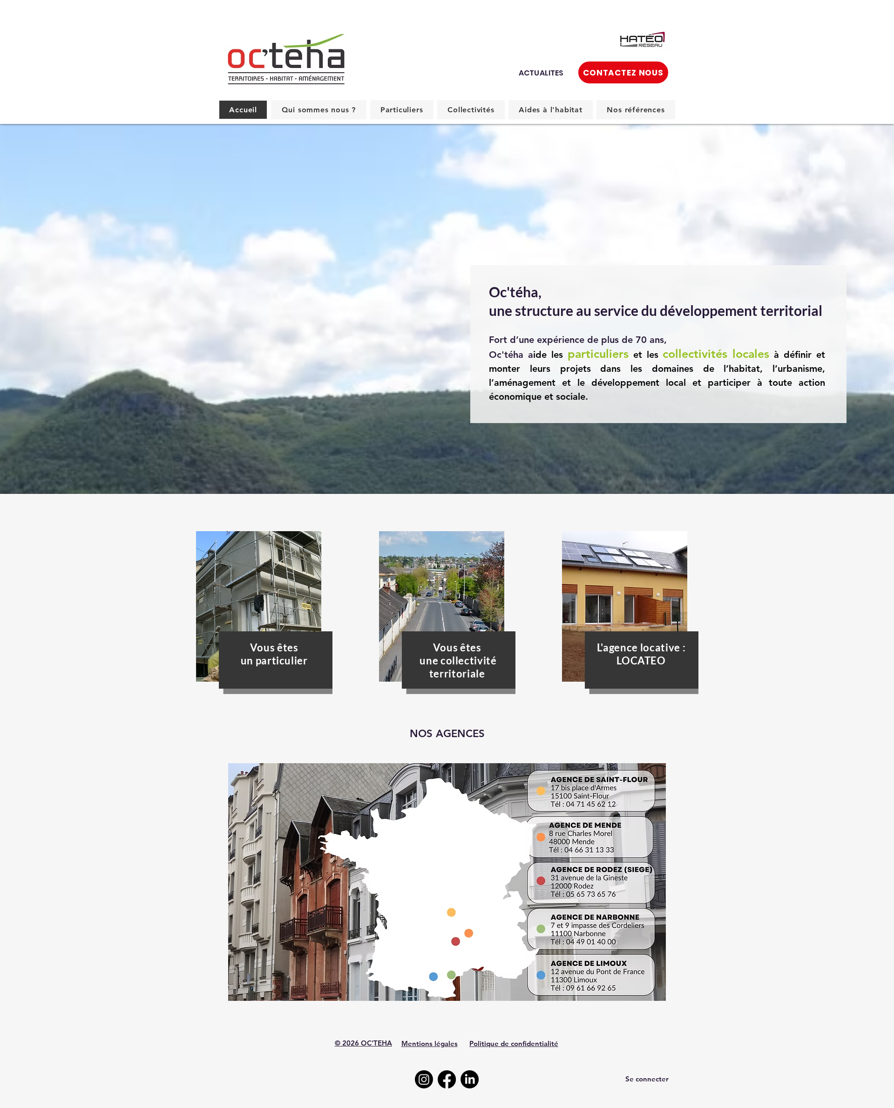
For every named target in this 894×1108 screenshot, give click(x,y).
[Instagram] (424, 1079)
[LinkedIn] (470, 1079)
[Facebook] (447, 1079)
